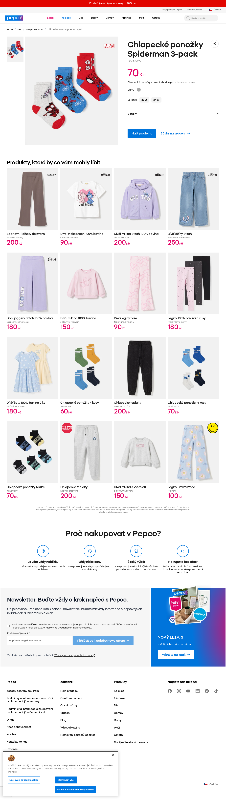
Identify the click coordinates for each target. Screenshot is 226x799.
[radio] (144, 100)
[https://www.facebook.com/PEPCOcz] (170, 691)
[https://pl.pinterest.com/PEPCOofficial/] (207, 691)
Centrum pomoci (194, 9)
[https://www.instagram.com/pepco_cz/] (179, 691)
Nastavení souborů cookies (23, 779)
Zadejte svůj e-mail (18, 633)
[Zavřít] (113, 754)
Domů (10, 29)
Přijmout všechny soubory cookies (75, 789)
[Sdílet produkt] (214, 43)
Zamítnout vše (66, 779)
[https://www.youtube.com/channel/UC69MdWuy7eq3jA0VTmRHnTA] (189, 691)
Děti (19, 29)
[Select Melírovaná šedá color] (139, 90)
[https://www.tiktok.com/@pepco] (216, 691)
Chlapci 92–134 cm (34, 29)
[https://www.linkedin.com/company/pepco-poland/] (198, 691)
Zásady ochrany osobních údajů (74, 655)
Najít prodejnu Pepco (172, 9)
